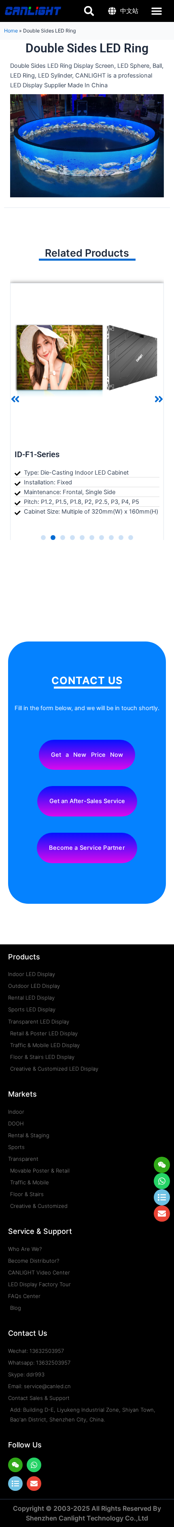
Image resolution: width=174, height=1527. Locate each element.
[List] (15, 1483)
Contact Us (27, 1333)
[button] (15, 399)
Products (24, 956)
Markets (22, 1094)
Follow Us (25, 1445)
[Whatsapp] (162, 1181)
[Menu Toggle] (156, 11)
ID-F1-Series (37, 454)
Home (11, 31)
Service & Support (40, 1231)
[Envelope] (34, 1483)
